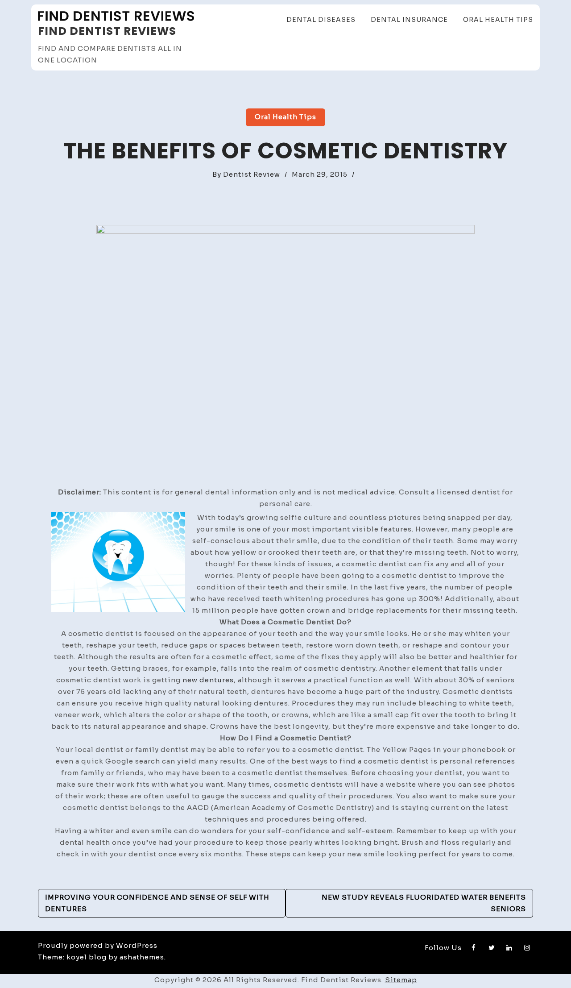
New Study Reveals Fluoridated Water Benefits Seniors (424, 903)
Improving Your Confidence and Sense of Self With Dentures (157, 903)
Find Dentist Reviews (107, 31)
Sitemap (401, 980)
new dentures (208, 680)
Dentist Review (251, 174)
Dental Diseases (321, 20)
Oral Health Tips (498, 20)
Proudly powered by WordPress (97, 945)
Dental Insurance (409, 20)
